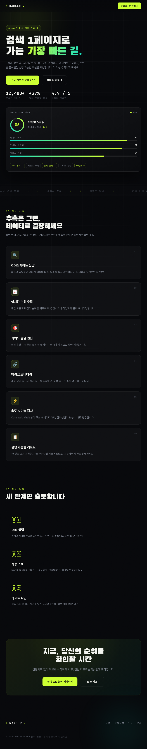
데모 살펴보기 (92, 681)
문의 (139, 722)
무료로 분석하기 (129, 5)
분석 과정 (119, 722)
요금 (130, 722)
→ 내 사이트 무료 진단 (23, 80)
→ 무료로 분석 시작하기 (60, 681)
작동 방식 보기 (54, 80)
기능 (108, 722)
